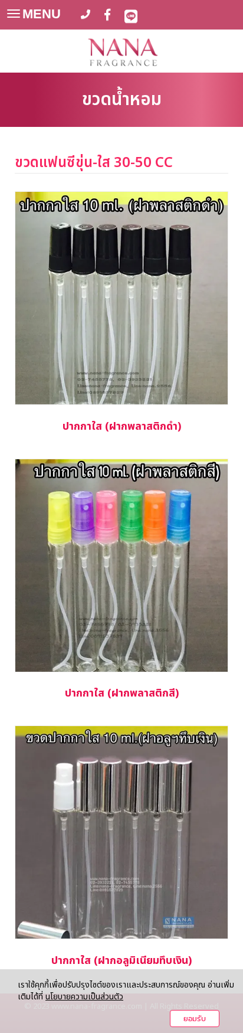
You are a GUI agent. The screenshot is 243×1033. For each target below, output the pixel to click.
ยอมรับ (194, 1018)
